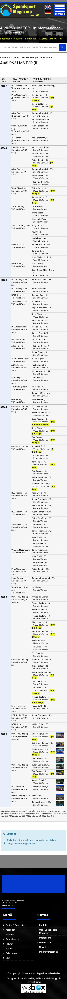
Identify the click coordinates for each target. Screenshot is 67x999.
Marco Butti (37, 706)
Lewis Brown (38, 544)
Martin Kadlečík (39, 365)
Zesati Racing (17, 206)
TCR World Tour (18, 209)
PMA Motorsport (19, 95)
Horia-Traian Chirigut (41, 257)
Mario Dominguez (39, 238)
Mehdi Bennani (39, 640)
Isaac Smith (37, 537)
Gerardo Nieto (38, 251)
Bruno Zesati (37, 213)
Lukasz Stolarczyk (40, 787)
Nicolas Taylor (38, 95)
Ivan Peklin (37, 524)
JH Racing (16, 138)
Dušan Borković (39, 765)
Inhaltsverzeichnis (48, 951)
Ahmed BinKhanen (40, 597)
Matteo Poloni (38, 724)
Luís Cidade (37, 681)
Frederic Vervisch (40, 484)
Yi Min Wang (37, 263)
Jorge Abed (37, 225)
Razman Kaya (38, 295)
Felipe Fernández (40, 505)
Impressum (45, 937)
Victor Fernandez (40, 279)
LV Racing (15, 377)
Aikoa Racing (17, 113)
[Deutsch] (48, 12)
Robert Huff (37, 301)
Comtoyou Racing (19, 406)
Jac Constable (38, 138)
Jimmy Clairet (38, 197)
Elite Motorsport (18, 706)
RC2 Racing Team (19, 86)
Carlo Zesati (37, 206)
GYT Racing (16, 399)
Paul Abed (36, 232)
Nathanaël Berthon (40, 631)
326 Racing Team (19, 387)
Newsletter (45, 947)
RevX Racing (17, 263)
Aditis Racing (17, 365)
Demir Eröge (37, 352)
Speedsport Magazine (11, 38)
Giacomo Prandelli (40, 113)
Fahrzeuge (30, 38)
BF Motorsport (18, 295)
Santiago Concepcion (42, 119)
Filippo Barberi (38, 182)
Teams (9, 948)
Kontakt (43, 925)
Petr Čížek (36, 796)
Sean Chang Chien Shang (43, 270)
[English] (48, 7)
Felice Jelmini (38, 160)
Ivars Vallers (37, 377)
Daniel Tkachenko (40, 531)
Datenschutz (46, 942)
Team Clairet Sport (20, 188)
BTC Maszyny (17, 787)
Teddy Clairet (38, 188)
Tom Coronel (38, 437)
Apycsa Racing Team (21, 225)
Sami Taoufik (38, 320)
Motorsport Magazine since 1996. (20, 886)
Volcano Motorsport (20, 301)
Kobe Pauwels (38, 419)
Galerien (10, 934)
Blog (8, 958)
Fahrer (9, 944)
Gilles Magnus (38, 622)
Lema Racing (17, 578)
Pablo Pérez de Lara (41, 244)
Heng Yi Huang (38, 399)
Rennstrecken (13, 939)
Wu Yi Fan (36, 387)
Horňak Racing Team (20, 796)
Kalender (10, 929)
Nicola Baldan (38, 104)
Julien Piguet (38, 359)
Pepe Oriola (37, 493)
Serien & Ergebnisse (16, 925)
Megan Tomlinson (40, 308)
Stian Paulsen (38, 126)
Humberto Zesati (39, 219)
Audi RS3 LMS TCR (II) (50, 38)
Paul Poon (36, 587)
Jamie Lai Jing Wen (41, 393)
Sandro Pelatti (38, 147)
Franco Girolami (39, 603)
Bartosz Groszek (39, 371)
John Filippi (37, 314)
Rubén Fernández (40, 499)
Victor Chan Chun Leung (43, 86)
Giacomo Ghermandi (41, 578)
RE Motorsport (18, 244)
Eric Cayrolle (38, 406)
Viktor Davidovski (40, 413)
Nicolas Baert (38, 780)
